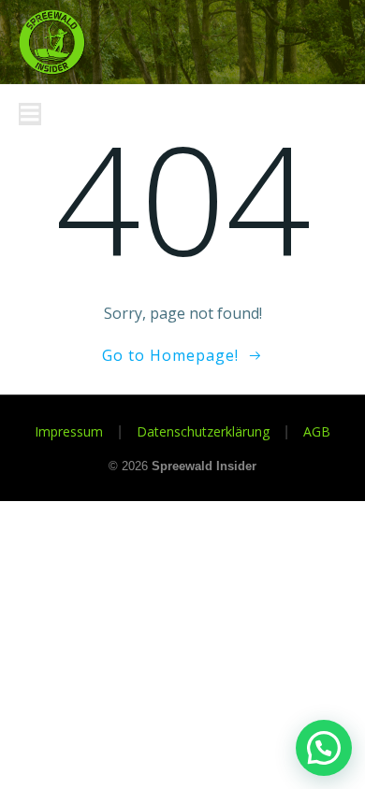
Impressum (69, 431)
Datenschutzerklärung (203, 431)
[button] (324, 748)
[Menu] (30, 114)
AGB (316, 431)
